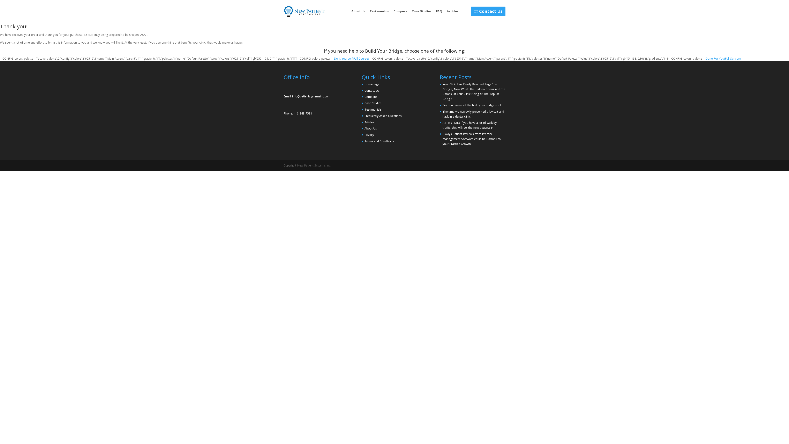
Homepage (372, 84)
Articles (453, 11)
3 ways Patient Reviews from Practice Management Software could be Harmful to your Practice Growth (472, 139)
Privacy (369, 135)
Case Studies (421, 11)
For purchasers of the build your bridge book (472, 105)
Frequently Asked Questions (383, 116)
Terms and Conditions (379, 141)
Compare (400, 11)
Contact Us (491, 11)
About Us (358, 11)
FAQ (439, 11)
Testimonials (379, 11)
